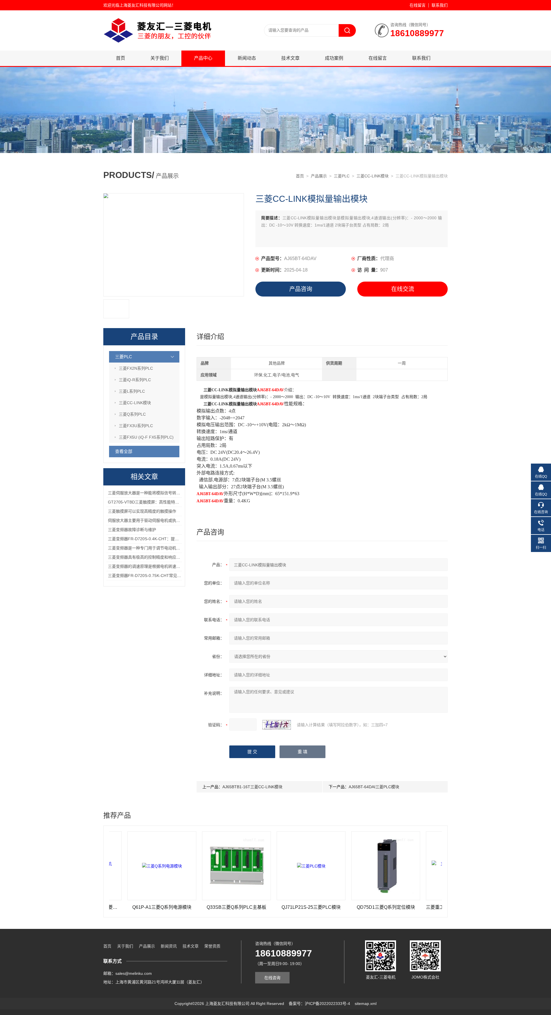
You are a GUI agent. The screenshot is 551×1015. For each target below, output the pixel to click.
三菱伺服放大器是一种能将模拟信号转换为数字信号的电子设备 (164, 493)
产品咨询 (300, 289)
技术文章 (290, 58)
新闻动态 (247, 58)
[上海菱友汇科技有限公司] (172, 16)
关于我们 (159, 58)
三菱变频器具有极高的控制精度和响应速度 (146, 557)
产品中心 (203, 58)
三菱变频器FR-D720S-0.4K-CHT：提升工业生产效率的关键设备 (165, 538)
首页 (120, 58)
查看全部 (123, 451)
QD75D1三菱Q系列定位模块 (356, 907)
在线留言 (418, 5)
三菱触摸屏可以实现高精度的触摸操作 (142, 511)
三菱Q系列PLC (132, 414)
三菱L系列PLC (132, 391)
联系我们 (440, 5)
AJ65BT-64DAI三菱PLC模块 (374, 787)
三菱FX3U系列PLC (136, 425)
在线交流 (402, 289)
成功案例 (334, 58)
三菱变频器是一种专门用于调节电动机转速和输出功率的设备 (162, 548)
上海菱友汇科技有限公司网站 (145, 5)
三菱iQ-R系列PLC (135, 379)
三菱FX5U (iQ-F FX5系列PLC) (146, 437)
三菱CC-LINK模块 (372, 176)
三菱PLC (342, 176)
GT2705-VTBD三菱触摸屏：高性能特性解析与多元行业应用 (161, 502)
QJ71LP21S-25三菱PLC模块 (281, 907)
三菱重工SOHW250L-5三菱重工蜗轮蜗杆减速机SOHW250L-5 (430, 907)
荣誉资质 (212, 946)
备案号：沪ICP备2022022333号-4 (319, 1003)
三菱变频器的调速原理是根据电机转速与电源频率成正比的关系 (164, 566)
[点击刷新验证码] (276, 725)
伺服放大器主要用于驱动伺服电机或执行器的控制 (152, 520)
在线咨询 (272, 977)
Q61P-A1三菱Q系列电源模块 (131, 907)
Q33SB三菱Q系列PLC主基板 (206, 907)
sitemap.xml (366, 1003)
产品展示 (319, 176)
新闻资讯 (169, 946)
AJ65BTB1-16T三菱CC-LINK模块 (252, 787)
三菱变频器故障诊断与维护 (132, 529)
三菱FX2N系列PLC (136, 368)
